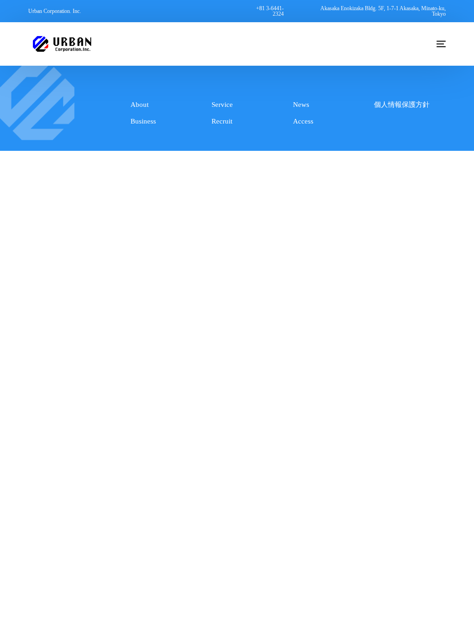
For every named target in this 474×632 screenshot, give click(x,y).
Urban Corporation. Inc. (54, 11)
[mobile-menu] (433, 43)
